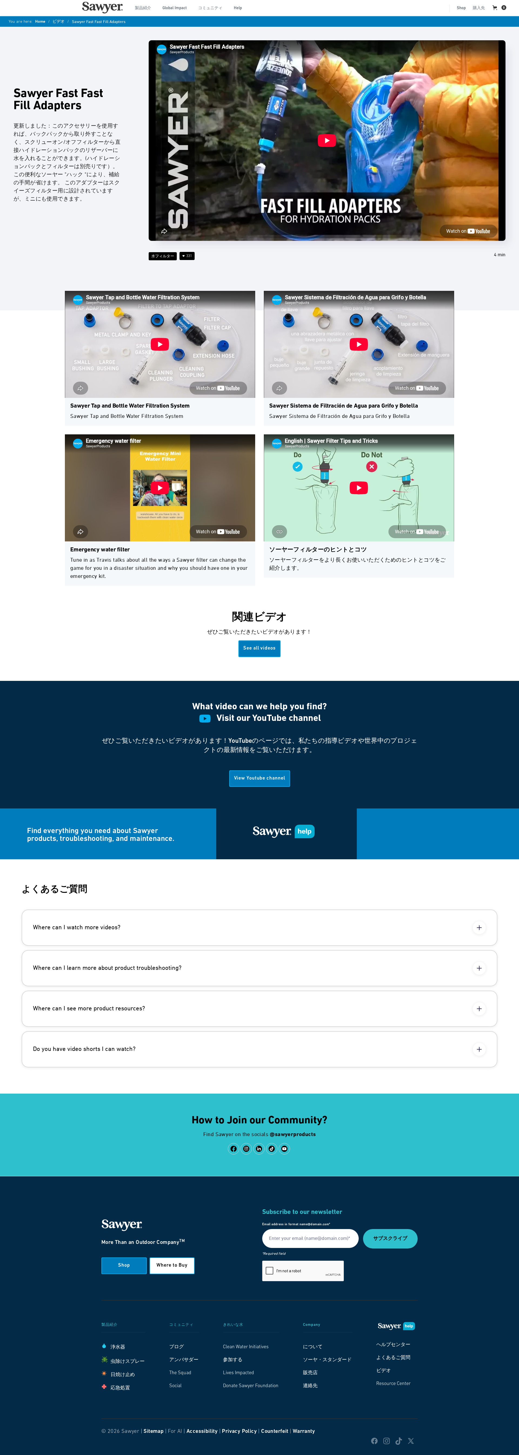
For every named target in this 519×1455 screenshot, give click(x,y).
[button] (145, 7)
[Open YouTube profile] (284, 1148)
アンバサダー (183, 1360)
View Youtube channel (259, 778)
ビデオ (58, 22)
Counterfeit (274, 1431)
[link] (102, 7)
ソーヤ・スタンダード (327, 1360)
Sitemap (154, 1431)
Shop (461, 8)
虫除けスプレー (128, 1361)
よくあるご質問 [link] (393, 1358)
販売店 (310, 1373)
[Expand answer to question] (479, 927)
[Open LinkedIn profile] (259, 1148)
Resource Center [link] (393, 1383)
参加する (232, 1360)
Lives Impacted (238, 1373)
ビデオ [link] (383, 1371)
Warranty (304, 1431)
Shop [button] (124, 1265)
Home (40, 22)
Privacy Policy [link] (239, 1431)
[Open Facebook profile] (233, 1148)
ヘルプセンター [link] (393, 1345)
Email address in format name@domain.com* (296, 1224)
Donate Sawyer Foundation (250, 1386)
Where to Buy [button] (172, 1265)
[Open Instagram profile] (246, 1148)
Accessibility (202, 1431)
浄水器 (118, 1347)
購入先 (479, 8)
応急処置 (120, 1388)
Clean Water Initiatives (246, 1347)
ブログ (176, 1347)
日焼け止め (123, 1375)
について (312, 1347)
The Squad (180, 1373)
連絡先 (310, 1386)
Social (175, 1386)
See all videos (259, 648)
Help (238, 8)
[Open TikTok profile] (271, 1148)
